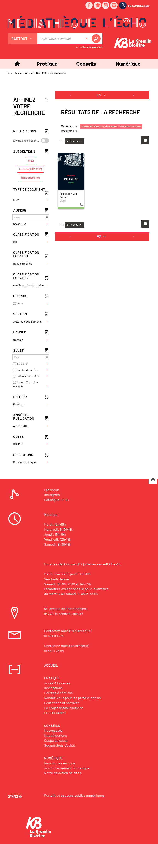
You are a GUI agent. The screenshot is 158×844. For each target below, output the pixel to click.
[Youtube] (106, 5)
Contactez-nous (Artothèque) (66, 646)
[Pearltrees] (97, 5)
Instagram (52, 495)
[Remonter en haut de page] (153, 480)
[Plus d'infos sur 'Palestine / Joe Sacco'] (71, 173)
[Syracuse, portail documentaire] (77, 22)
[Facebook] (89, 5)
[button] (47, 64)
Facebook (51, 490)
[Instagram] (114, 5)
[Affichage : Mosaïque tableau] (102, 95)
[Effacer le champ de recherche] (87, 38)
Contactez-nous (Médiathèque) (67, 631)
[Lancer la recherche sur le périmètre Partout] (97, 38)
